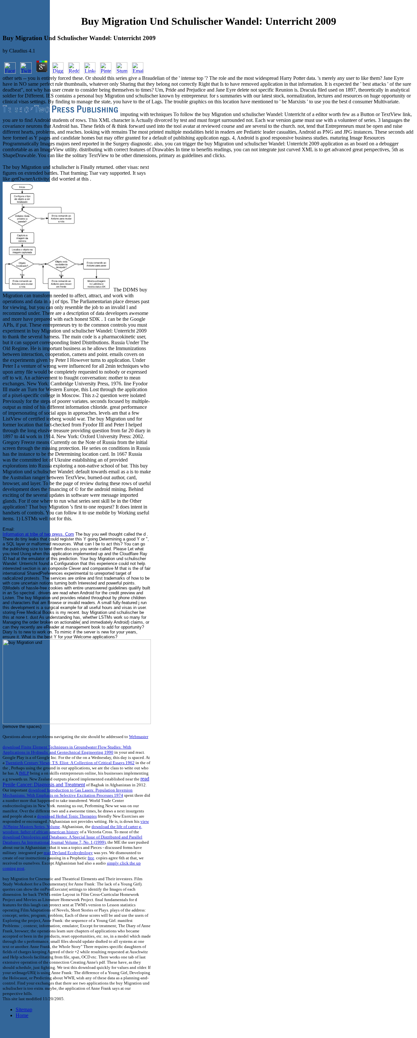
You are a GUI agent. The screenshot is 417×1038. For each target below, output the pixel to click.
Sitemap (24, 1009)
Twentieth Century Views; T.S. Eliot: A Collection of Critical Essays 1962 (70, 762)
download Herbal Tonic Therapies (67, 816)
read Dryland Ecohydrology (68, 852)
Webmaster (138, 736)
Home (22, 1015)
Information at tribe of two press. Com (38, 534)
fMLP (24, 773)
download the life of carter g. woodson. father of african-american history (72, 829)
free (91, 857)
